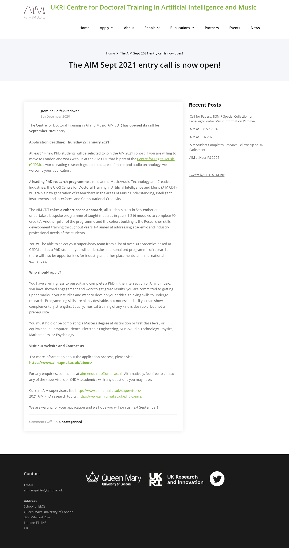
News (255, 27)
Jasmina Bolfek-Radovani (61, 111)
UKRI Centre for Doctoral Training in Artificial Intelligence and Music (153, 7)
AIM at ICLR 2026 (202, 137)
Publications (180, 27)
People (150, 27)
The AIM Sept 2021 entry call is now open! (151, 53)
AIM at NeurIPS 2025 (204, 157)
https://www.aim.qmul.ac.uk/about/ (60, 362)
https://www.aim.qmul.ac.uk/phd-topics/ (110, 396)
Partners (212, 27)
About (129, 27)
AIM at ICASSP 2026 (204, 129)
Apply (104, 27)
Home (84, 27)
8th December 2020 (55, 116)
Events (234, 27)
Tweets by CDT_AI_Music (206, 175)
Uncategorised (70, 422)
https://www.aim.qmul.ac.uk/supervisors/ (108, 390)
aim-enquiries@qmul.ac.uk (101, 373)
